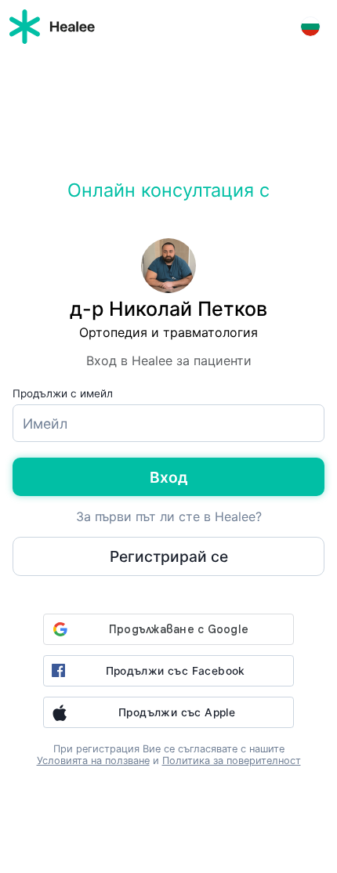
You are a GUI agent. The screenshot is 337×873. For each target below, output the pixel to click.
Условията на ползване (93, 760)
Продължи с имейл (63, 393)
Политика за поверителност (231, 760)
